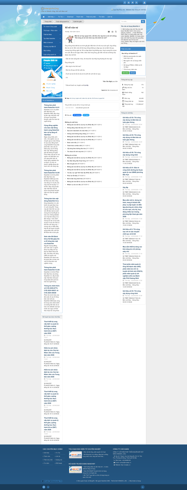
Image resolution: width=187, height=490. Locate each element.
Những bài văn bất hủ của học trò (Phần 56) (80, 167)
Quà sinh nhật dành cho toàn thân (77, 130)
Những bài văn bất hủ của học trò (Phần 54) (80, 181)
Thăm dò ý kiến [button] (91, 17)
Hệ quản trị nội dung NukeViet (82, 464)
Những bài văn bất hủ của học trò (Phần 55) (80, 170)
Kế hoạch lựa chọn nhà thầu (51, 317)
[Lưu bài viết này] (116, 31)
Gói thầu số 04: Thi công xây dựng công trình (132, 292)
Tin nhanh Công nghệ (50, 26)
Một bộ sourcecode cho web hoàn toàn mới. (132, 57)
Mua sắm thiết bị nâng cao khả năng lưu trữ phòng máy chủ (132, 249)
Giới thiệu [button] (51, 17)
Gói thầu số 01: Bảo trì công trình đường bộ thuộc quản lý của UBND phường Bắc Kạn (133, 171)
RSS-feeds (59, 463)
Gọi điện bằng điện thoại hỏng (76, 161)
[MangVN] (50, 8)
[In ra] (113, 31)
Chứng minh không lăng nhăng (76, 134)
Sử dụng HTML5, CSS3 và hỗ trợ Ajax (133, 66)
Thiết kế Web (48, 34)
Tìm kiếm (46, 463)
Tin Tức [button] (60, 17)
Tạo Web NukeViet (49, 38)
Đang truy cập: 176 (56, 481)
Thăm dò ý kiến (48, 460)
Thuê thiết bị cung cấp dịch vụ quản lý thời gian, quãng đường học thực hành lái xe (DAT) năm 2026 (51, 327)
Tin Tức (58, 453)
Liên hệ (58, 456)
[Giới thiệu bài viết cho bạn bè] (109, 31)
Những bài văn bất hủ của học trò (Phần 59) (80, 136)
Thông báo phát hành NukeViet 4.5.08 (52, 268)
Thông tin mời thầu (127, 113)
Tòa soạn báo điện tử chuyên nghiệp (85, 449)
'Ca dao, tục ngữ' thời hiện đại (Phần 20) (79, 173)
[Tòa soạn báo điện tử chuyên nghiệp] (75, 455)
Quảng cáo (59, 460)
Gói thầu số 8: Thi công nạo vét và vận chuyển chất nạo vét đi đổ (131, 231)
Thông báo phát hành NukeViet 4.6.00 (52, 171)
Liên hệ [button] (110, 17)
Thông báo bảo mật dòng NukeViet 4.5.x (51, 199)
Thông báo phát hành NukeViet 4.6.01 (52, 106)
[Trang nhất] (43, 16)
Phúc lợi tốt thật (72, 175)
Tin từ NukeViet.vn (48, 100)
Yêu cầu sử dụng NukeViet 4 (130, 26)
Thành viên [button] (79, 17)
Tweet (86, 115)
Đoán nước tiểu (72, 142)
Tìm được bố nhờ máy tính (75, 151)
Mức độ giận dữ (72, 164)
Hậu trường (47, 50)
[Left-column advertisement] (52, 78)
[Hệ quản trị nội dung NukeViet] (75, 470)
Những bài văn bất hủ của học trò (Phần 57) (80, 158)
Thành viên (47, 456)
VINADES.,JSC (122, 481)
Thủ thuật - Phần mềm (50, 30)
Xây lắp (125, 187)
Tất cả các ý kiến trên (130, 69)
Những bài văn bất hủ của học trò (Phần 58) (80, 125)
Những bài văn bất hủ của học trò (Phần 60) (80, 139)
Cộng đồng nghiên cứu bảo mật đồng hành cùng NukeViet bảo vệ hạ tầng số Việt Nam (51, 130)
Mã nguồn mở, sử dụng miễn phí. (133, 62)
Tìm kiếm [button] (102, 17)
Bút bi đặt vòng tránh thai (75, 178)
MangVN (92, 481)
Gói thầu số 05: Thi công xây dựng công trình (132, 153)
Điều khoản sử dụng (135, 481)
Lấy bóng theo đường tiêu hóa (76, 148)
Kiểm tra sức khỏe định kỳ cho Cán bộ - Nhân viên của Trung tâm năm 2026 (51, 351)
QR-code (46, 481)
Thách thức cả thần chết (74, 145)
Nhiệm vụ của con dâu (74, 184)
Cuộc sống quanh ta (50, 54)
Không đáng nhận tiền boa (75, 128)
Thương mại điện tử (50, 46)
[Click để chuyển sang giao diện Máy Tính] (48, 487)
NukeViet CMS (105, 481)
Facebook (78, 115)
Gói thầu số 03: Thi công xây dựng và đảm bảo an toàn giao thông (132, 119)
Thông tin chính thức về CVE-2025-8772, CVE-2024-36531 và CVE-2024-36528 (52, 289)
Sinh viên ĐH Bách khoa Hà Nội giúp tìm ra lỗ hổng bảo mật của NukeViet (51, 240)
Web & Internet (48, 42)
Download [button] (70, 17)
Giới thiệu (46, 453)
